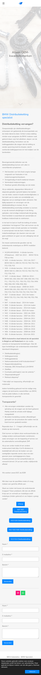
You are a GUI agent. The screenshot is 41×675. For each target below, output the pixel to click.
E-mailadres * (7, 554)
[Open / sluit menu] (3, 3)
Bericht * (5, 565)
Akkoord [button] (32, 672)
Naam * (5, 544)
